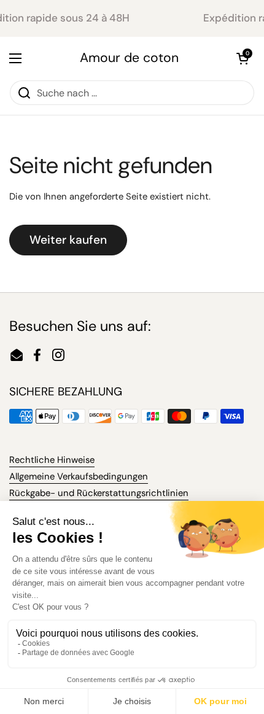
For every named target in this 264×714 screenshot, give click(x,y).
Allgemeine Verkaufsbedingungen (78, 476)
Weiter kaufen (68, 239)
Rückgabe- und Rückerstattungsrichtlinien (98, 493)
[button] (242, 58)
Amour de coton (129, 58)
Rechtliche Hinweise (52, 460)
